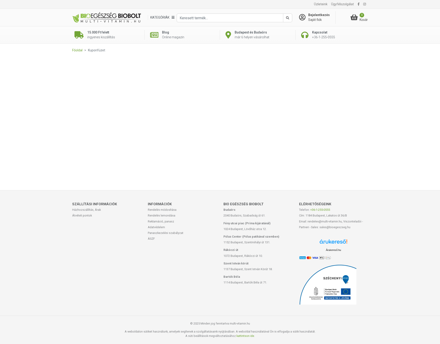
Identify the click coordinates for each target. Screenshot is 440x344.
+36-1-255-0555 (320, 209)
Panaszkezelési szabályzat (165, 233)
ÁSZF (151, 238)
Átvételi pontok (82, 215)
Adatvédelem (156, 227)
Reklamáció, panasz (161, 221)
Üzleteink (320, 4)
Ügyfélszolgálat (342, 4)
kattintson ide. (245, 336)
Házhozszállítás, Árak (86, 209)
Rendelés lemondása (161, 215)
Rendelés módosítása (162, 209)
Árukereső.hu (333, 250)
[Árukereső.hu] (333, 243)
